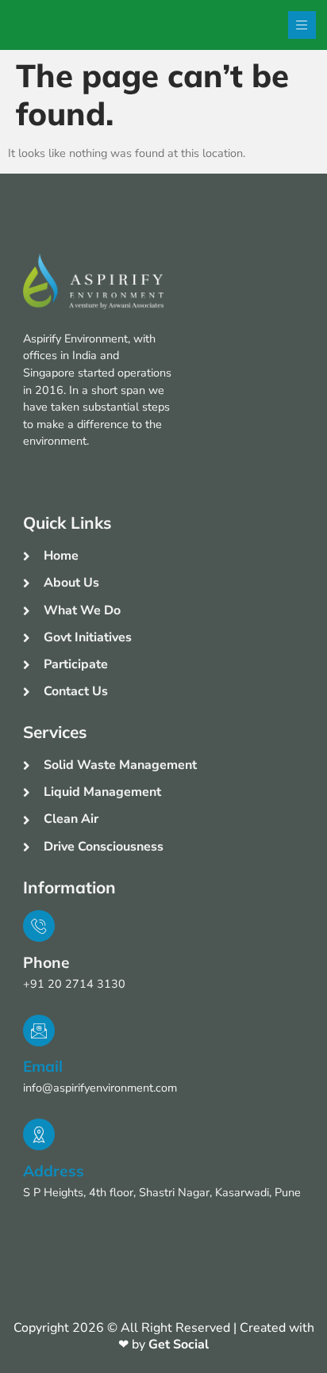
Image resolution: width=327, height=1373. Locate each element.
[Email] (39, 1030)
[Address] (39, 1134)
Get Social (178, 1344)
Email (43, 1066)
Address (53, 1170)
